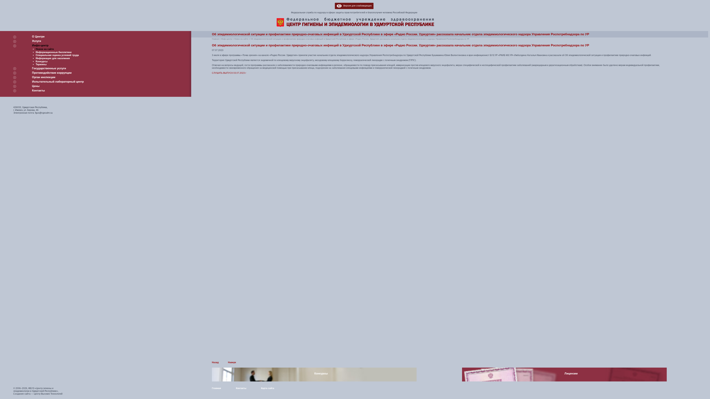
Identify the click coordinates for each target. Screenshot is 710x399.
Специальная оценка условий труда (57, 55)
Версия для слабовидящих (357, 5)
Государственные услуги (49, 68)
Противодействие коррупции (52, 72)
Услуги (36, 40)
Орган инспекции (43, 77)
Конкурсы (42, 61)
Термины (41, 64)
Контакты (38, 90)
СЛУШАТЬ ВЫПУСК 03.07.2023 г (229, 73)
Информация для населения (53, 58)
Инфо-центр (40, 45)
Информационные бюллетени (54, 52)
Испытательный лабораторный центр (58, 81)
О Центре (38, 36)
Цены (36, 86)
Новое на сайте (45, 49)
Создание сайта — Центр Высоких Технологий (37, 394)
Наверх (232, 362)
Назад (215, 362)
